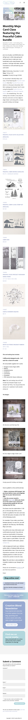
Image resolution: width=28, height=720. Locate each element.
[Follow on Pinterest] (17, 648)
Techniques (17, 47)
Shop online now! (11, 578)
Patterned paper (10, 47)
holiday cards (9, 46)
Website (4, 693)
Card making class (17, 43)
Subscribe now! (11, 625)
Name (4, 682)
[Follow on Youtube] (21, 648)
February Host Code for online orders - (13, 596)
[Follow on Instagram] (12, 648)
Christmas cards (7, 44)
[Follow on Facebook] (8, 648)
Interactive (15, 46)
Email (4, 687)
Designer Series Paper (16, 44)
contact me (6, 543)
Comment (5, 668)
